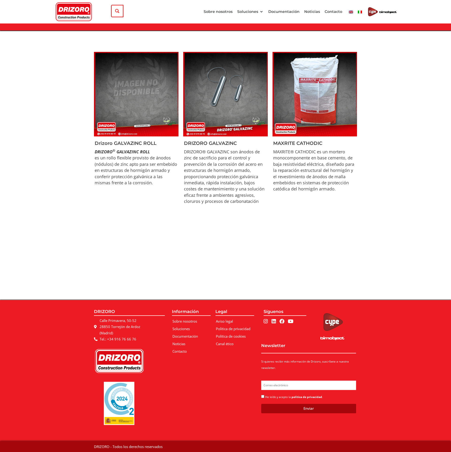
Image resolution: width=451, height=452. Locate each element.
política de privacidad (307, 397)
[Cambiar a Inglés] (350, 11)
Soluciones (181, 328)
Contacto (179, 351)
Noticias (178, 343)
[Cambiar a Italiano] (359, 11)
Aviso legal (224, 321)
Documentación (185, 336)
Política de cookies (231, 336)
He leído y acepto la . (294, 397)
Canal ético (224, 343)
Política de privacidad (233, 328)
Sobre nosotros (184, 321)
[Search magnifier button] (117, 11)
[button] (250, 12)
